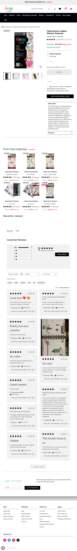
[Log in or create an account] (55, 9)
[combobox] (32, 274)
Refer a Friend (25, 516)
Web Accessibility (63, 516)
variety (10, 282)
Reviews (23, 521)
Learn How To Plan (26, 519)
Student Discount (8, 516)
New (5, 15)
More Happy (67, 15)
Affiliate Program (44, 521)
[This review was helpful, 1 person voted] (29, 426)
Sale (5, 20)
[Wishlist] (60, 9)
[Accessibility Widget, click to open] (3, 548)
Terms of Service (62, 513)
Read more (46, 416)
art (34, 282)
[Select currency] (71, 9)
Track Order (6, 513)
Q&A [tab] (17, 231)
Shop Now (32, 149)
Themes (58, 15)
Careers (41, 527)
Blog (22, 511)
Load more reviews (38, 466)
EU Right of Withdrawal (64, 519)
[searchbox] (13, 274)
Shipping (49, 67)
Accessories (50, 15)
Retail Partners (43, 513)
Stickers (41, 15)
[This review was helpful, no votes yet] (29, 311)
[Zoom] (24, 50)
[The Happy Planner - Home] (9, 9)
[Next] (43, 76)
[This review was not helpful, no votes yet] (32, 311)
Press (41, 519)
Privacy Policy (62, 511)
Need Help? (6, 511)
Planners (12, 15)
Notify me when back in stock (60, 96)
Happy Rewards (26, 513)
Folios (18, 15)
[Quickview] (18, 167)
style (29, 282)
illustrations (41, 282)
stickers (23, 282)
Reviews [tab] (10, 231)
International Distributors (46, 524)
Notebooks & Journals (29, 15)
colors (16, 282)
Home (3, 27)
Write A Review (61, 254)
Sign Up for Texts (8, 519)
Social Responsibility (45, 516)
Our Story (42, 511)
